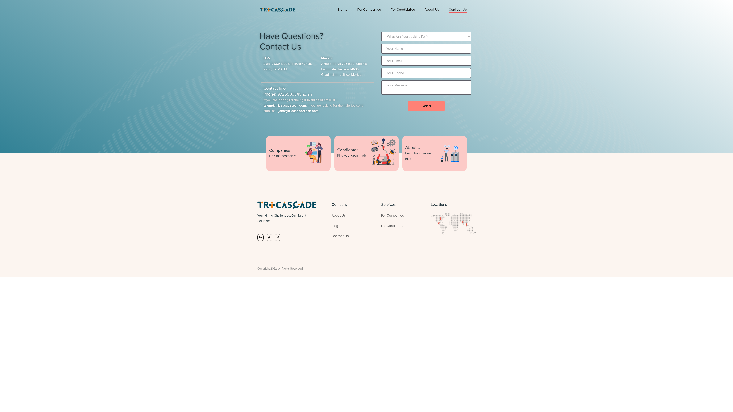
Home (343, 9)
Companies (279, 151)
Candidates (347, 150)
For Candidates (403, 9)
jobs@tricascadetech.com (299, 111)
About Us (432, 9)
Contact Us (458, 9)
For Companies (369, 9)
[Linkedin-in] (260, 237)
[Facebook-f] (278, 237)
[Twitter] (269, 237)
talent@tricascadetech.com (284, 105)
